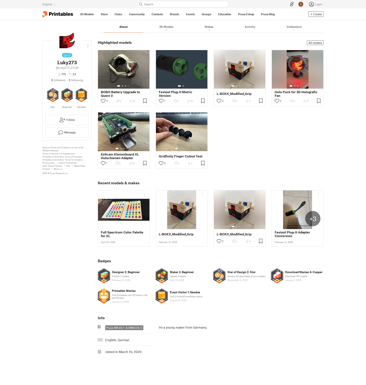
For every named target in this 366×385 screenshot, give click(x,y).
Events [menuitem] (190, 14)
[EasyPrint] (292, 4)
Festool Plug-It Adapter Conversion (292, 234)
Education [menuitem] (224, 14)
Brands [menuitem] (174, 14)
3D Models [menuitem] (87, 14)
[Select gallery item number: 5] (245, 86)
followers (58, 80)
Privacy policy (49, 162)
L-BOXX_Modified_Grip (234, 93)
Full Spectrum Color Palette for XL (122, 234)
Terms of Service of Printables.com (59, 153)
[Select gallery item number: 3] (125, 86)
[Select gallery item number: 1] (118, 86)
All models (315, 42)
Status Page (79, 165)
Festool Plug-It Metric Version (175, 93)
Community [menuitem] (137, 14)
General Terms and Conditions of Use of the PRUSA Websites (63, 149)
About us (58, 169)
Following (76, 80)
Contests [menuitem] (157, 14)
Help (68, 165)
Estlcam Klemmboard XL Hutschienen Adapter (120, 156)
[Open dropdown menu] (88, 44)
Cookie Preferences (68, 162)
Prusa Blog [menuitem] (268, 14)
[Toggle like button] (103, 101)
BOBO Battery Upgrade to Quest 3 (120, 93)
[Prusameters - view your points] (300, 4)
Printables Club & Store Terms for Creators (63, 159)
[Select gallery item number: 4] (128, 86)
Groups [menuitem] (206, 14)
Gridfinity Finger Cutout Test (180, 156)
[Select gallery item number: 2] (122, 86)
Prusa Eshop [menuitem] (246, 14)
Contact (46, 169)
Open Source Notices (52, 165)
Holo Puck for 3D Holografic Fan (296, 93)
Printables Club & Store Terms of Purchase (62, 156)
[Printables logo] (58, 14)
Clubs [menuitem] (118, 14)
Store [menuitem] (104, 14)
